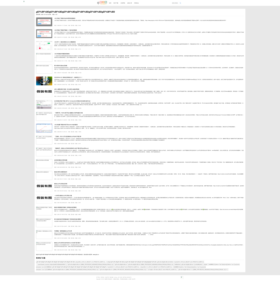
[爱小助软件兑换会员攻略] (44, 73)
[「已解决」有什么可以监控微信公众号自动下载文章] (44, 144)
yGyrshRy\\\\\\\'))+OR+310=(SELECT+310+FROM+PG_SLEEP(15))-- (157, 267)
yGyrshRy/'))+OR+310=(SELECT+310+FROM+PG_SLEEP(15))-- (91, 262)
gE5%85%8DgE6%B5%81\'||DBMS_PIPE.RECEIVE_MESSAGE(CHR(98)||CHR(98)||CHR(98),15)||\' (76, 269)
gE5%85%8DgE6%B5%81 (121, 264)
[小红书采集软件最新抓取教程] (44, 61)
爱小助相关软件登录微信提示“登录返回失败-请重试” (68, 219)
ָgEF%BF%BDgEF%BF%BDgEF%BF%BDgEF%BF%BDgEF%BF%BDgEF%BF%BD (60, 254)
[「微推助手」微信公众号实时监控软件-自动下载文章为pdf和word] (44, 156)
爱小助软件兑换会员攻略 (60, 65)
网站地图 (111, 277)
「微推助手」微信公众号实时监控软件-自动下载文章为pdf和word (71, 148)
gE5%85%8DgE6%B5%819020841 (165, 262)
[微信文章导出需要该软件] (44, 179)
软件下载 (116, 3)
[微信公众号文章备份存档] (44, 191)
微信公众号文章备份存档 (60, 184)
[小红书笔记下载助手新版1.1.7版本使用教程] (44, 37)
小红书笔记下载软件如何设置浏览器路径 (64, 18)
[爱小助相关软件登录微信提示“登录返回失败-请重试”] (44, 226)
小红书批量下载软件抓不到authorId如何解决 (66, 124)
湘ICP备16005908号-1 (127, 277)
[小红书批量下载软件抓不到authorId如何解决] (44, 132)
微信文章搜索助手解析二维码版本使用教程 (65, 207)
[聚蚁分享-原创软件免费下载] (102, 3)
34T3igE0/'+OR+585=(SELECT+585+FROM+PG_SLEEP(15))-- (162, 269)
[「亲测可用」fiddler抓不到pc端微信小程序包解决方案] (44, 120)
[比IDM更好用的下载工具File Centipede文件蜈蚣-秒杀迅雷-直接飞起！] (44, 108)
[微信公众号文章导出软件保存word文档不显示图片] (44, 250)
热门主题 (120, 277)
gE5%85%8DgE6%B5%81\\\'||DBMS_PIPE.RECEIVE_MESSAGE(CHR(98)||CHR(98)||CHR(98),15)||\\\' (123, 269)
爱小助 (103, 279)
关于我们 (98, 277)
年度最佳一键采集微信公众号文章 (63, 231)
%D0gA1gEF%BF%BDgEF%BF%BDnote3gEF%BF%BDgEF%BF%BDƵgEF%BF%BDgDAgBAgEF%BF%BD (131, 262)
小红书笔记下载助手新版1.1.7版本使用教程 (65, 30)
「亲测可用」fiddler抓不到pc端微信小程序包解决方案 (68, 113)
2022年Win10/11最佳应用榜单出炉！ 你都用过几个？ (68, 77)
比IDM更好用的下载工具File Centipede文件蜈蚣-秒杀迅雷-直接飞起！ (72, 101)
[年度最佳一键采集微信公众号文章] (44, 238)
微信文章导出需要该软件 (60, 172)
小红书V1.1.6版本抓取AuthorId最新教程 (65, 42)
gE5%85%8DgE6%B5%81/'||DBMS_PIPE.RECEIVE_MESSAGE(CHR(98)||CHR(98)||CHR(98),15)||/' (91, 264)
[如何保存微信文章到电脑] (44, 167)
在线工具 (129, 3)
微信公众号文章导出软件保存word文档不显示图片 (67, 243)
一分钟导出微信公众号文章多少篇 (63, 195)
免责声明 (107, 277)
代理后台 (136, 3)
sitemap (115, 277)
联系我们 (102, 277)
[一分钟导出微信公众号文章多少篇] (44, 203)
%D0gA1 (206, 264)
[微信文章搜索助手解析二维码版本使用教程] (44, 215)
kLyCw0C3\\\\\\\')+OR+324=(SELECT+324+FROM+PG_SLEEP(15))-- (124, 267)
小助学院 (122, 3)
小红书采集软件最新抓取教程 (61, 54)
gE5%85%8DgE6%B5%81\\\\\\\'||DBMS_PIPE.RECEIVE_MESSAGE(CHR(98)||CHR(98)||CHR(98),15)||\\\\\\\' (203, 269)
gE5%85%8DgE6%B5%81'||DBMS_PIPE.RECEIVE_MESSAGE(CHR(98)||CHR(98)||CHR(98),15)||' (151, 264)
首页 (110, 3)
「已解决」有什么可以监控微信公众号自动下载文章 (67, 136)
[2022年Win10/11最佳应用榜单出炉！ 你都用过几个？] (44, 85)
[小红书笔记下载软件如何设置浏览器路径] (44, 26)
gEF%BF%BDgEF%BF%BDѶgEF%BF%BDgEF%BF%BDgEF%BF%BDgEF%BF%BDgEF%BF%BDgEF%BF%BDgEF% (79, 267)
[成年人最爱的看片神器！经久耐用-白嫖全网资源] (44, 96)
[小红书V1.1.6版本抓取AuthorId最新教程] (44, 49)
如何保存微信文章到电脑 (60, 160)
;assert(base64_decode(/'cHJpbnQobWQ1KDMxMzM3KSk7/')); (52, 264)
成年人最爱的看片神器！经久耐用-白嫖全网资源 (66, 89)
